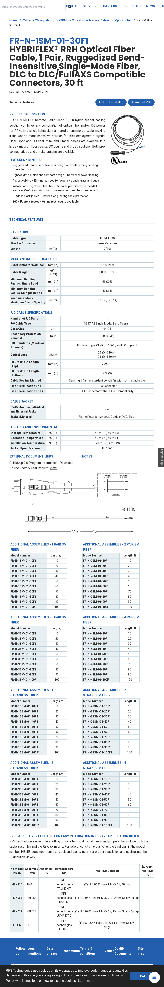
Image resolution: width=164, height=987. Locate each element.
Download (66, 463)
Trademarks (71, 951)
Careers (110, 6)
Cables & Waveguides (37, 20)
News (150, 6)
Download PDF (141, 102)
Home (13, 20)
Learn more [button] (86, 980)
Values (109, 951)
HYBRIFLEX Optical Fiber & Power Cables (83, 20)
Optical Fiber (123, 20)
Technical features (22, 102)
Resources (132, 6)
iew (54, 468)
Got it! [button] (144, 976)
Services (90, 6)
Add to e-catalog (111, 102)
